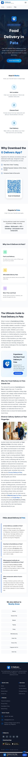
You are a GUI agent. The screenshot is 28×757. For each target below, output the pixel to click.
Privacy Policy (4, 703)
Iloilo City (14, 651)
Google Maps (16, 497)
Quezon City (14, 615)
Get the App (18, 373)
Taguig (14, 624)
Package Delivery (23, 691)
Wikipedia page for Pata (14, 495)
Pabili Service (22, 693)
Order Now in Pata (14, 60)
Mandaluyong (14, 633)
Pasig (14, 629)
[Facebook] (3, 736)
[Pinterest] (17, 736)
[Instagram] (7, 736)
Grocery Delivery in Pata (15, 472)
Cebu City (14, 638)
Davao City (14, 642)
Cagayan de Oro (14, 647)
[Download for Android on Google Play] (6, 744)
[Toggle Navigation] (25, 2)
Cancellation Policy (5, 706)
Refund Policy (4, 708)
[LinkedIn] (13, 736)
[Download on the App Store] (15, 744)
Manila (14, 611)
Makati (14, 620)
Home (2, 7)
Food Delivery (22, 686)
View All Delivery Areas (14, 656)
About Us (3, 688)
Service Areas (4, 691)
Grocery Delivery (23, 688)
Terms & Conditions (5, 701)
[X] (10, 736)
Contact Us (3, 693)
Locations (9, 7)
